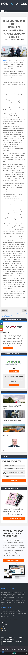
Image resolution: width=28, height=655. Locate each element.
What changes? (7, 476)
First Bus (5, 60)
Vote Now (14, 480)
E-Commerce (12, 39)
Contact (4, 630)
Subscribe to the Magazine (14, 518)
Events (3, 626)
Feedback (20, 637)
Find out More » (17, 604)
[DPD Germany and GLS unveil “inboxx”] (14, 417)
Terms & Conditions (8, 641)
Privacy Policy (19, 641)
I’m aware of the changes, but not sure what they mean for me (13, 473)
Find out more (8, 348)
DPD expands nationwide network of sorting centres (12, 434)
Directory (4, 624)
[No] (26, 650)
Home (3, 622)
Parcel (17, 39)
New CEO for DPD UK (8, 449)
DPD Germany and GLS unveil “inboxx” (12, 420)
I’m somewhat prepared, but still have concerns (14, 468)
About (3, 628)
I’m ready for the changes (9, 465)
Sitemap (3, 637)
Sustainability (22, 39)
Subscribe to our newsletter (13, 560)
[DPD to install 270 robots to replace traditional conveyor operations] (14, 402)
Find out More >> (5, 616)
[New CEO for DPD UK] (14, 445)
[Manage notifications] (3, 652)
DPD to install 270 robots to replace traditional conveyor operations (12, 406)
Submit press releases (8, 639)
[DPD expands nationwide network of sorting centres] (14, 430)
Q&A (4, 644)
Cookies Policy (12, 637)
